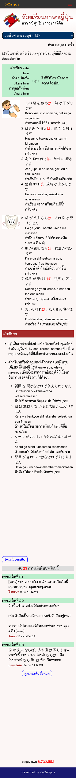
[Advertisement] (38, 516)
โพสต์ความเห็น (14, 560)
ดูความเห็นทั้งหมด (37, 673)
